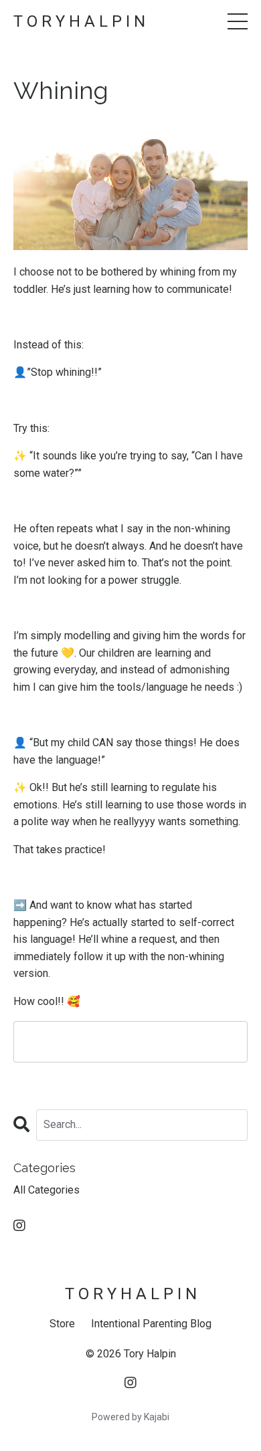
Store (62, 1323)
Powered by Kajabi (130, 1417)
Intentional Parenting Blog (151, 1323)
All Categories (46, 1190)
